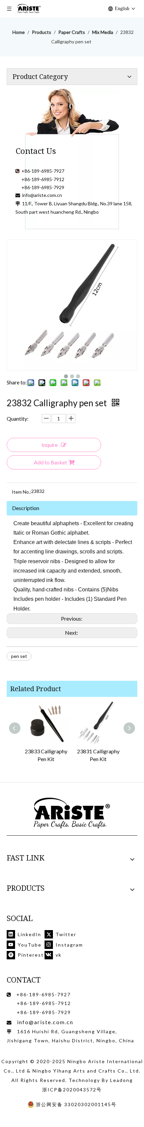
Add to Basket (50, 462)
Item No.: (21, 492)
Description (25, 508)
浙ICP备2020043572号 (72, 1089)
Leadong (121, 1080)
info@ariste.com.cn (42, 195)
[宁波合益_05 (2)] (72, 813)
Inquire (50, 445)
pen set (19, 656)
